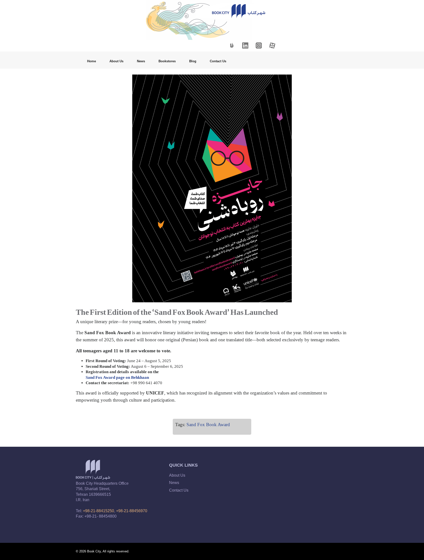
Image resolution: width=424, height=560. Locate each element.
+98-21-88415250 (98, 511)
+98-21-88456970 (131, 511)
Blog (192, 61)
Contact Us (218, 61)
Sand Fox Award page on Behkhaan (117, 377)
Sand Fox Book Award (208, 424)
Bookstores (167, 61)
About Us (116, 61)
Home (91, 61)
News (141, 61)
